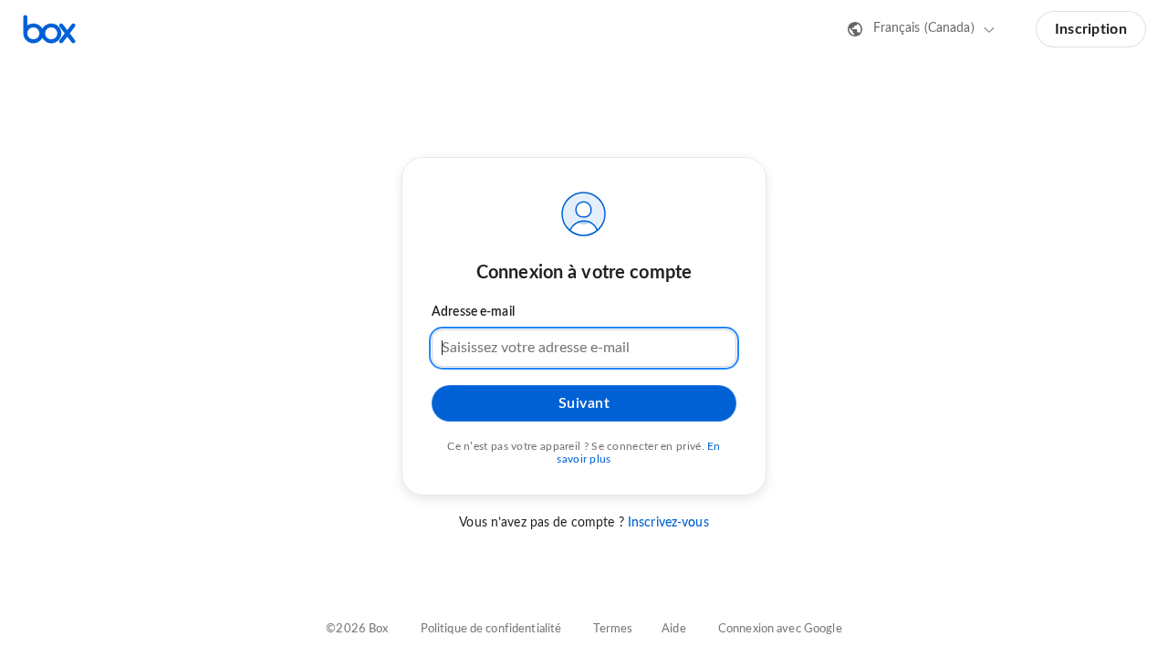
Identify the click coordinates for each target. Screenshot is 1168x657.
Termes (612, 629)
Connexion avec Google (780, 629)
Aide (674, 629)
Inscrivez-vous (668, 522)
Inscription (1091, 29)
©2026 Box (357, 629)
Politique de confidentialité (491, 629)
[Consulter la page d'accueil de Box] (49, 29)
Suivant (584, 403)
